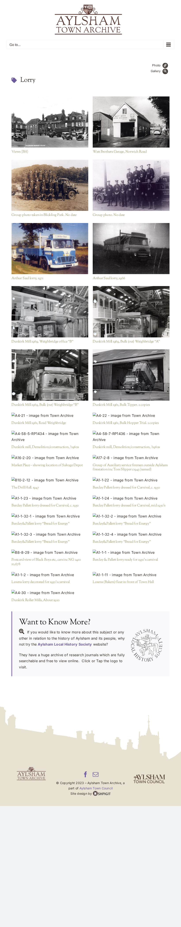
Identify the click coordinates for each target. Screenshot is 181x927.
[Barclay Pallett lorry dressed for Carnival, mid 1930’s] (131, 498)
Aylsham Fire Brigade (36, 190)
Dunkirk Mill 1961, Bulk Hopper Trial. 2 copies (124, 413)
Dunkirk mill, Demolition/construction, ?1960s (43, 434)
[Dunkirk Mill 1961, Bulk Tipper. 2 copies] (131, 375)
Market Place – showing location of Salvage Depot (43, 455)
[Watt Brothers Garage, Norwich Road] (131, 122)
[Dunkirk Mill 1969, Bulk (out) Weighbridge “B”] (49, 375)
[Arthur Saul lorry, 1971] (49, 248)
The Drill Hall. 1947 (25, 487)
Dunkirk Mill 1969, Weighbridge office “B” (43, 309)
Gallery (57, 119)
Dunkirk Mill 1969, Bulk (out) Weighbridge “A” (124, 309)
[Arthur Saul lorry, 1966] (131, 248)
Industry (62, 317)
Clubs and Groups (66, 190)
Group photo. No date (124, 182)
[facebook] (85, 774)
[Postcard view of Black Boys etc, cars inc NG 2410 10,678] (49, 553)
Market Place (41, 127)
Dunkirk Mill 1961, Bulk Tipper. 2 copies (124, 372)
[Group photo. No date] (131, 185)
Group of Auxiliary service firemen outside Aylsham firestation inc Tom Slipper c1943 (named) (124, 455)
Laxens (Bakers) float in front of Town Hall (124, 572)
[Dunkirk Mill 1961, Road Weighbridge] (49, 416)
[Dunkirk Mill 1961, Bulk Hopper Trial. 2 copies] (131, 416)
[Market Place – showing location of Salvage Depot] (49, 458)
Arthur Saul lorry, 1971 (43, 246)
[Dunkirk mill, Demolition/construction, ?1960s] (49, 437)
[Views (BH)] (49, 122)
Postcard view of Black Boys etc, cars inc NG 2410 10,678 (43, 550)
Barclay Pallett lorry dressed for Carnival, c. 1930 (124, 478)
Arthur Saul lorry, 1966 (124, 246)
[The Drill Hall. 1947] (49, 480)
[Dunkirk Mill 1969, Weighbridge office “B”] (49, 311)
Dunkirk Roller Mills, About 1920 (43, 590)
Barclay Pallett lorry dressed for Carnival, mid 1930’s (124, 495)
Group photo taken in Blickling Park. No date (43, 182)
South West (60, 127)
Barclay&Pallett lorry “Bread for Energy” (43, 514)
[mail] (95, 774)
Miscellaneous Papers (42, 254)
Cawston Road (29, 483)
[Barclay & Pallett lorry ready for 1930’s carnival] (131, 553)
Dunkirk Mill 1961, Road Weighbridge (43, 413)
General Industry (43, 317)
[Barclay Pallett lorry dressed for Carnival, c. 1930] (131, 480)
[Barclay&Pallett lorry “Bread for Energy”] (49, 516)
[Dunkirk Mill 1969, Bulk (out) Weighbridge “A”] (131, 311)
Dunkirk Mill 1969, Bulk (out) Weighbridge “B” (43, 372)
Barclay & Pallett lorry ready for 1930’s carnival (124, 550)
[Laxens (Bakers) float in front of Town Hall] (131, 575)
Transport (66, 254)
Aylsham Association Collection (131, 127)
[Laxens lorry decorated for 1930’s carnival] (49, 575)
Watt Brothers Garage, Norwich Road (124, 119)
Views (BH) (43, 119)
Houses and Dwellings (57, 483)
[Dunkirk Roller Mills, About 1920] (49, 593)
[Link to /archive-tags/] (14, 80)
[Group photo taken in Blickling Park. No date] (49, 185)
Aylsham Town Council (96, 788)
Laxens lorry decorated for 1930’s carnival (43, 572)
